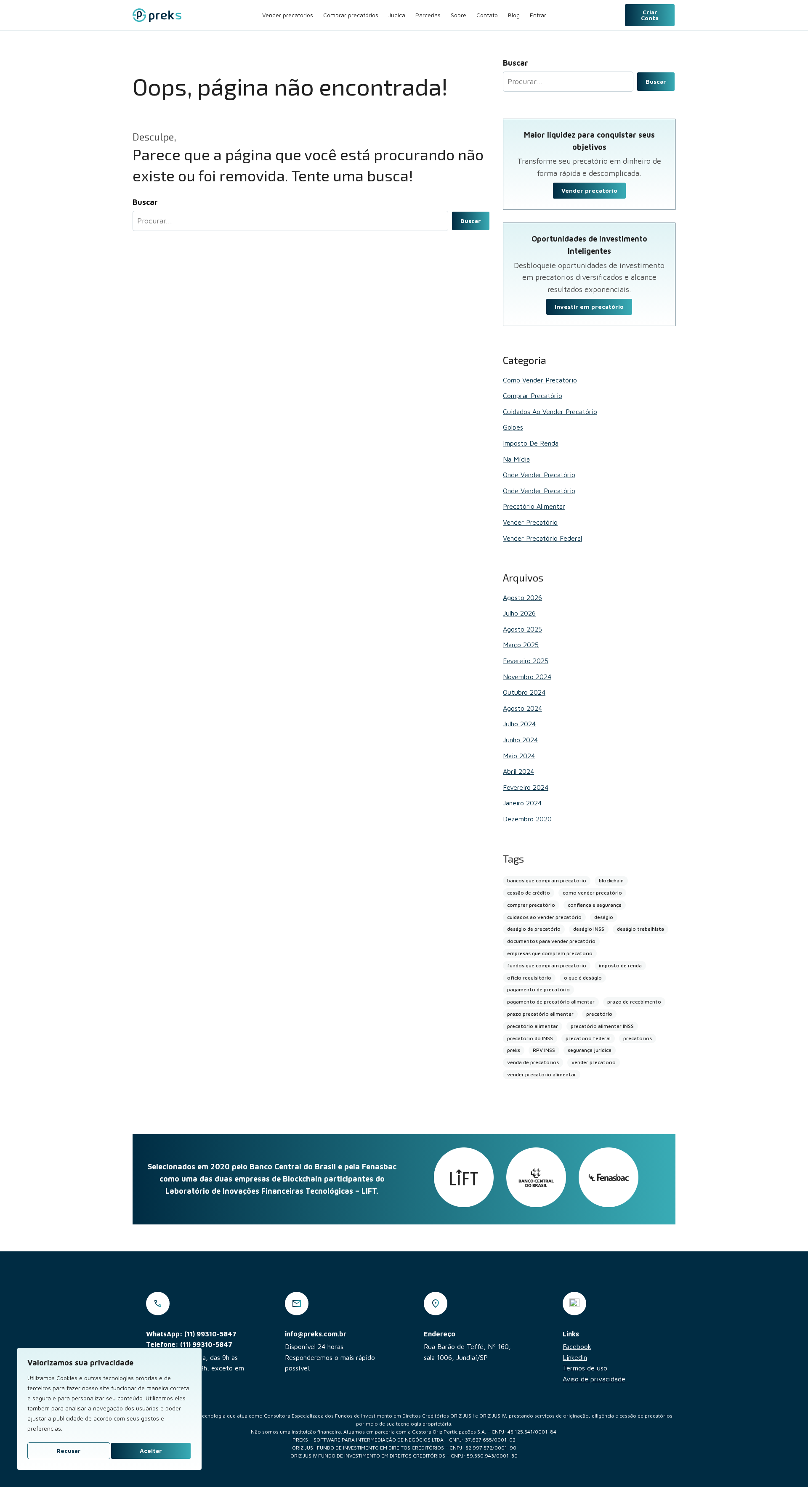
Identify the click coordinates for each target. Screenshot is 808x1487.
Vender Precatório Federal (542, 538)
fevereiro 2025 (525, 660)
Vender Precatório (530, 522)
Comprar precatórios (350, 15)
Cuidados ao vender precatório (550, 411)
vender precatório (593, 1062)
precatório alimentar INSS (602, 1026)
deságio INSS (588, 929)
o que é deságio (583, 978)
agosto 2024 (522, 708)
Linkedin (575, 1357)
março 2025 (521, 644)
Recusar (68, 1450)
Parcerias (428, 15)
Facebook (577, 1346)
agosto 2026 (522, 597)
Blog (514, 15)
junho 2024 (520, 740)
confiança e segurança (595, 905)
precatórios (637, 1038)
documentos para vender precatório (551, 941)
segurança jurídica (589, 1050)
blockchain (611, 880)
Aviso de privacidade (594, 1379)
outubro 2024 (524, 692)
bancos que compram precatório (546, 880)
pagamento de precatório (538, 989)
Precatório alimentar (534, 506)
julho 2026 (519, 613)
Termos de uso (585, 1368)
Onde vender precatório (539, 474)
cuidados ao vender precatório (544, 917)
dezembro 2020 (527, 819)
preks (513, 1050)
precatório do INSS (530, 1038)
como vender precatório (592, 893)
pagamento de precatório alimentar (551, 1001)
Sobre (458, 15)
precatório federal (588, 1038)
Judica (396, 15)
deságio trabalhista (640, 929)
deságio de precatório (534, 929)
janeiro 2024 (522, 803)
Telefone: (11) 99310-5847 (189, 1344)
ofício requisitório (529, 978)
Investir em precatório (589, 306)
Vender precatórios (287, 15)
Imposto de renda (530, 443)
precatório (599, 1014)
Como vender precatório (540, 380)
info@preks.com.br (315, 1334)
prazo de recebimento (634, 1001)
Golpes (513, 427)
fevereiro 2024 (525, 787)
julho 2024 (519, 724)
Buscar (470, 220)
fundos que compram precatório (546, 965)
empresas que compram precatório (550, 953)
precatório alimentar (532, 1026)
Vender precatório (589, 190)
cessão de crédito (528, 893)
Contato (487, 15)
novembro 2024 (527, 676)
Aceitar (151, 1450)
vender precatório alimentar (541, 1074)
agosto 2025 (522, 629)
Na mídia (516, 459)
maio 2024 (519, 755)
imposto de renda (620, 965)
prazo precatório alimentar (540, 1014)
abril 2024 (518, 771)
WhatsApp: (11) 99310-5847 (191, 1334)
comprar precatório (531, 905)
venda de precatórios (533, 1062)
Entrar (538, 15)
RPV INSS (544, 1050)
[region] (109, 1408)
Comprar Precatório (532, 395)
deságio (603, 917)
